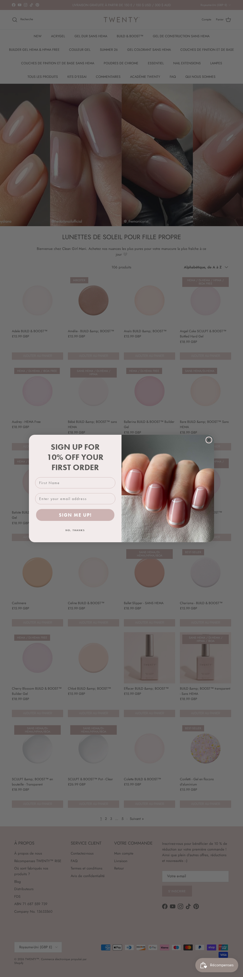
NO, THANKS (75, 530)
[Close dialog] (209, 440)
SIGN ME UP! (75, 515)
